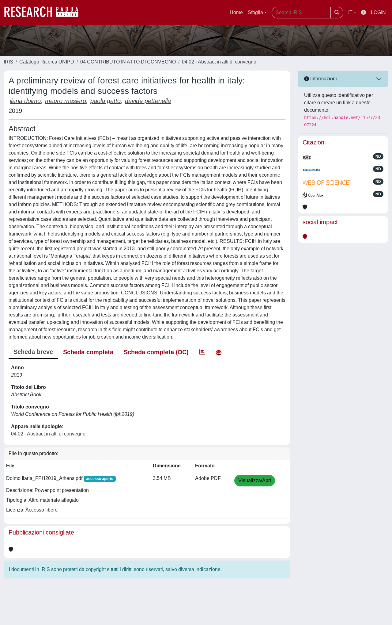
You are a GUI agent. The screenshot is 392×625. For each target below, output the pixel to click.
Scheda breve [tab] (33, 351)
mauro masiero (65, 101)
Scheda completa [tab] (88, 352)
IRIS (8, 61)
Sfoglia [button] (255, 12)
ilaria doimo (25, 101)
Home (236, 12)
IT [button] (350, 12)
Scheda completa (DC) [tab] (156, 352)
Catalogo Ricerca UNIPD (46, 61)
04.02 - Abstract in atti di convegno (219, 61)
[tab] (202, 352)
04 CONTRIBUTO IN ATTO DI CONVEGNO (128, 61)
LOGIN (378, 12)
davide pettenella (148, 101)
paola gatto (105, 101)
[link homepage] (44, 12)
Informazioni (323, 78)
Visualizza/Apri (254, 480)
